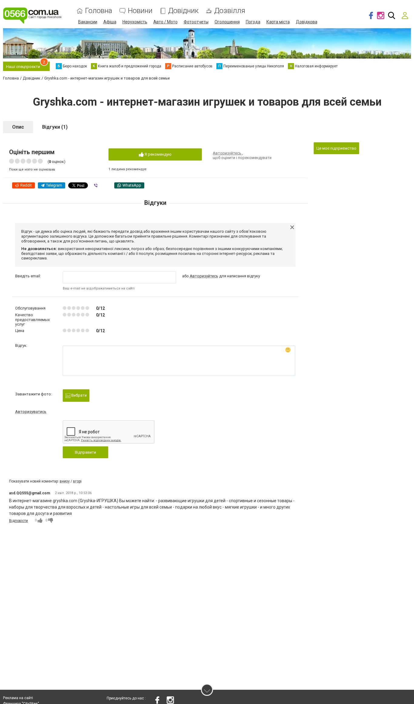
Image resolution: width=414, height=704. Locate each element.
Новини (140, 11)
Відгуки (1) (55, 127)
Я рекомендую (158, 154)
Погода (253, 21)
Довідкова (306, 21)
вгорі (77, 481)
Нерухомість (134, 21)
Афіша (109, 21)
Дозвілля (229, 11)
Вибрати (78, 395)
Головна (98, 11)
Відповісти (18, 521)
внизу (65, 481)
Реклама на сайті (18, 698)
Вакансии (87, 21)
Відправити (85, 452)
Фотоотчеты (196, 21)
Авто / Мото (165, 21)
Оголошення (227, 21)
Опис (18, 127)
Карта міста (278, 21)
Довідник (183, 11)
